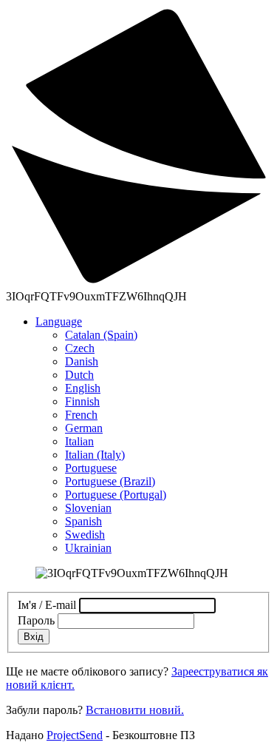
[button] (58, 321)
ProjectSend (75, 735)
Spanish (83, 521)
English (82, 388)
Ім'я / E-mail (47, 605)
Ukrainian (88, 548)
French (81, 414)
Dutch (79, 374)
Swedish (85, 534)
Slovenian (88, 508)
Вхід (34, 636)
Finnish (82, 401)
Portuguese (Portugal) (115, 494)
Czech (80, 348)
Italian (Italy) (95, 454)
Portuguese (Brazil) (110, 481)
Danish (81, 361)
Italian (79, 441)
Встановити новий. (135, 710)
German (84, 428)
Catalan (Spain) (101, 334)
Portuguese (91, 468)
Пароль (36, 620)
